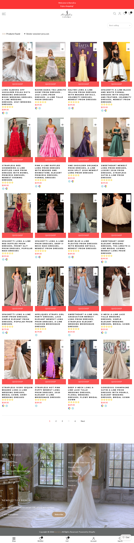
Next (83, 421)
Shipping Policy (74, 467)
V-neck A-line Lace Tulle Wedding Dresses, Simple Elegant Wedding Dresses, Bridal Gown (115, 319)
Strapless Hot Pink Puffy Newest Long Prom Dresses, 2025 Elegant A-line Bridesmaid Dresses (48, 392)
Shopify (92, 532)
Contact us (72, 481)
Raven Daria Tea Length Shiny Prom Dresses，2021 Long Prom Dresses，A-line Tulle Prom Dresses (50, 95)
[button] (7, 107)
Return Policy (73, 472)
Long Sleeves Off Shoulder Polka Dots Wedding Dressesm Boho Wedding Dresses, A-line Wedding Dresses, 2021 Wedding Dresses (17, 97)
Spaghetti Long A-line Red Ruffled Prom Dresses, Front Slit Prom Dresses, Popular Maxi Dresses (17, 246)
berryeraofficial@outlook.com (18, 471)
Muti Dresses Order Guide (79, 462)
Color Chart (73, 476)
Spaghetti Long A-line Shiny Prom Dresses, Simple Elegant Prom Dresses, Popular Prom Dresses (17, 319)
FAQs (70, 490)
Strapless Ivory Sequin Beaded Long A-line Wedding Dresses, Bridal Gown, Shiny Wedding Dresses (17, 392)
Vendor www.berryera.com (37, 34)
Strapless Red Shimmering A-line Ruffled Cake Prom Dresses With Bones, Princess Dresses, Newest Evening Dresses (15, 172)
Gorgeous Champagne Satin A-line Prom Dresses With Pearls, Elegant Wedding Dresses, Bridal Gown (115, 392)
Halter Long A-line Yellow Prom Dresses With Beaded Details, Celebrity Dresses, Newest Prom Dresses (82, 95)
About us (72, 485)
